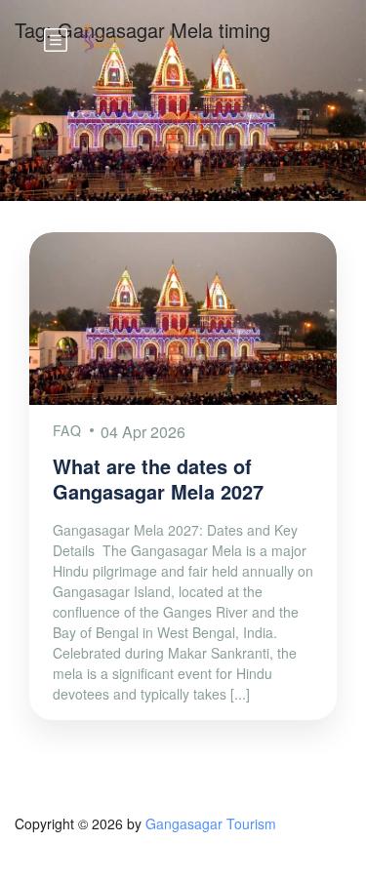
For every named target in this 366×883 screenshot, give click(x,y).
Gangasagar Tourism (210, 823)
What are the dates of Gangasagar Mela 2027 (158, 478)
